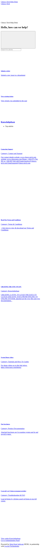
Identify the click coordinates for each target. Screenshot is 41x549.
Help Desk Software (17, 544)
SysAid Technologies (11, 546)
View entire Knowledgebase (10, 538)
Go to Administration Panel (10, 540)
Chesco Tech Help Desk (9, 2)
